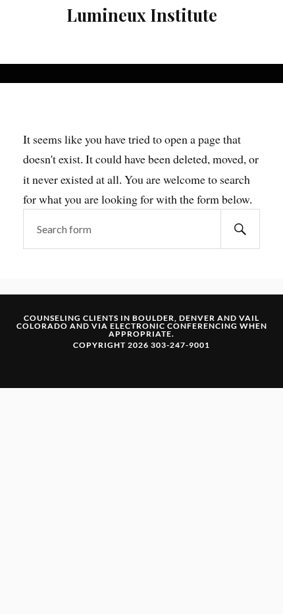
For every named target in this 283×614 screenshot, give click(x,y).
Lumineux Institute (141, 14)
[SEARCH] (240, 229)
